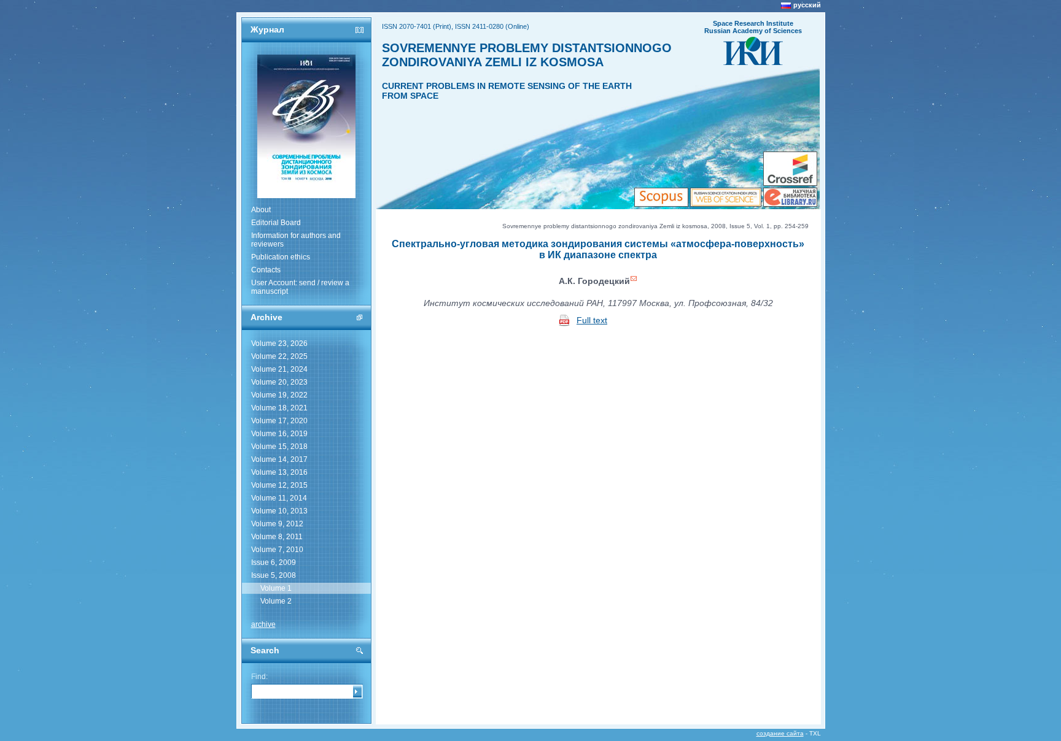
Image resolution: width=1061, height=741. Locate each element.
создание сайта (780, 733)
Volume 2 (276, 601)
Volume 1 (276, 588)
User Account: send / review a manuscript (300, 287)
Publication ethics (280, 257)
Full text (592, 320)
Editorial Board (276, 222)
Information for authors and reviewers (296, 239)
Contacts (266, 270)
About (261, 209)
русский (807, 5)
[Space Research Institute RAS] (753, 61)
